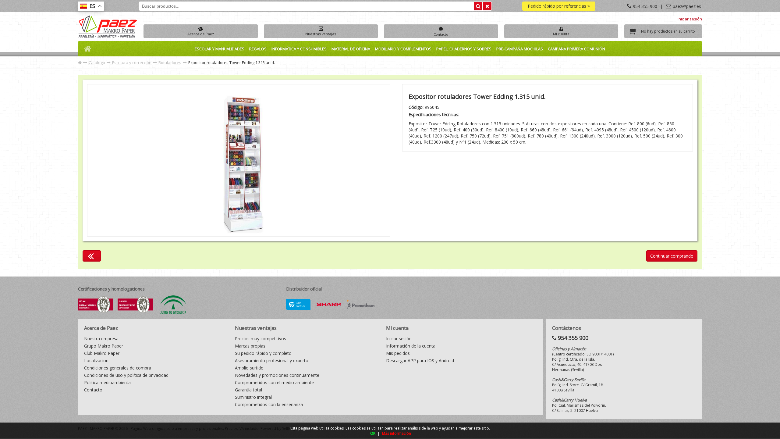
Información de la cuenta (410, 346)
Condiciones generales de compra (117, 368)
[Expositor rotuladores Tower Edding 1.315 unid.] (238, 160)
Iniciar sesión (690, 19)
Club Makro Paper (101, 353)
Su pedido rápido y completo (263, 353)
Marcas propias (250, 346)
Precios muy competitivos (260, 338)
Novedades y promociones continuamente (277, 375)
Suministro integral (253, 397)
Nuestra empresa (101, 338)
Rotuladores (169, 62)
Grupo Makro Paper (103, 346)
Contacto (93, 390)
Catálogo (97, 62)
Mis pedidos (398, 353)
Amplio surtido (249, 368)
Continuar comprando (671, 256)
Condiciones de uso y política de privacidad (126, 375)
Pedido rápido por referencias (557, 6)
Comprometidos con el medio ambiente (274, 382)
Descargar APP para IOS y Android (420, 360)
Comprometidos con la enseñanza (269, 404)
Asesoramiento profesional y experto (271, 360)
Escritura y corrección (131, 62)
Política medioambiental (108, 382)
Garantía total (248, 390)
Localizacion (96, 360)
